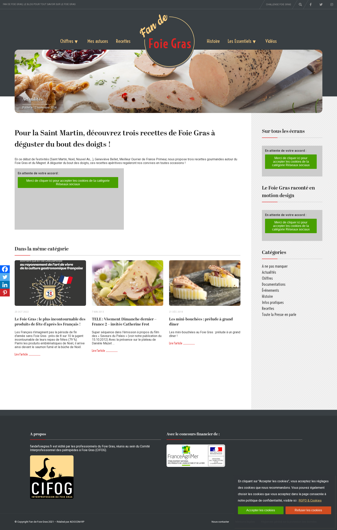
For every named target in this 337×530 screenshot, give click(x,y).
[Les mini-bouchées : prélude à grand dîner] (204, 283)
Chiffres (66, 41)
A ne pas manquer (275, 266)
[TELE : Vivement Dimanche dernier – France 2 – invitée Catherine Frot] (127, 283)
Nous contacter (220, 521)
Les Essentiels (239, 41)
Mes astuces (97, 41)
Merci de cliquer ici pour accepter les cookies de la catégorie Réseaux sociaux (68, 182)
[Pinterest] (5, 292)
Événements (270, 290)
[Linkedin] (5, 285)
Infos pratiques (273, 302)
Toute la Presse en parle (279, 314)
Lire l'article (21, 354)
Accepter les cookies (260, 510)
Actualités (32, 99)
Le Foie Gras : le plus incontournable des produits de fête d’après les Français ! (50, 321)
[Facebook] (5, 269)
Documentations (273, 284)
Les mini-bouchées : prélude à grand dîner (201, 321)
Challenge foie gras (278, 4)
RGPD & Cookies (310, 500)
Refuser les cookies (308, 510)
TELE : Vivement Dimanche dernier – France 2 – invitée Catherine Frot (124, 321)
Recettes (123, 41)
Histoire (213, 41)
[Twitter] (5, 277)
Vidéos (271, 41)
